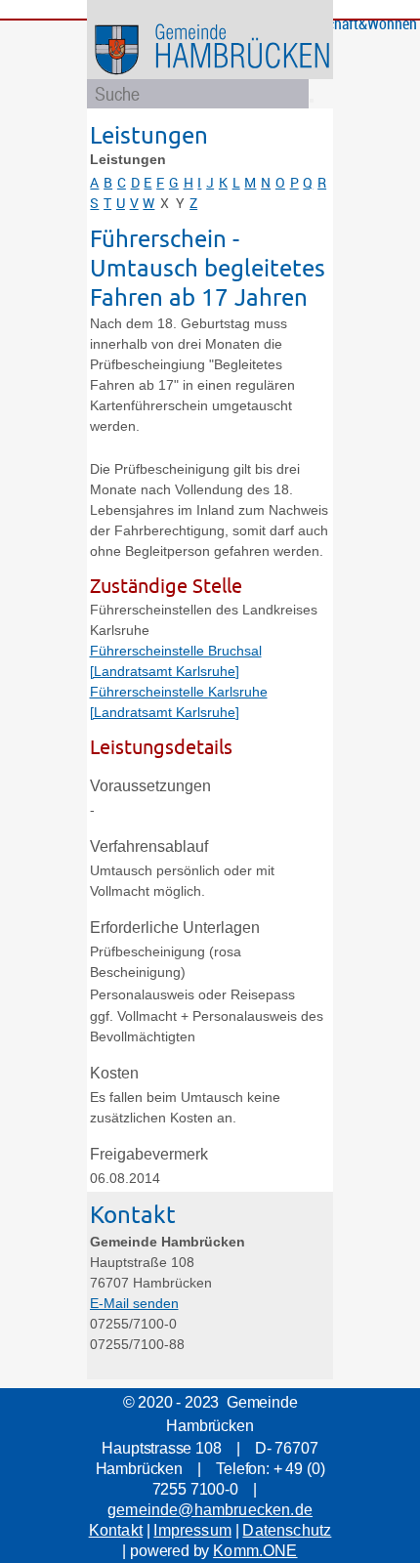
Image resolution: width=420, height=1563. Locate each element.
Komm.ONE (255, 1550)
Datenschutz (286, 1530)
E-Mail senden (134, 1303)
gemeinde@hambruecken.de (210, 1509)
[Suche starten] (312, 101)
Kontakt (116, 1530)
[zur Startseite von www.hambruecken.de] (244, 77)
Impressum (192, 1530)
